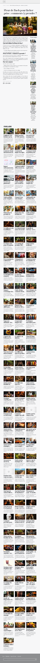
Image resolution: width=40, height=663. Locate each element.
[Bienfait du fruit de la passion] (31, 625)
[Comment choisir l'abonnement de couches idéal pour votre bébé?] (9, 146)
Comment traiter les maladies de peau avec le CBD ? (31, 261)
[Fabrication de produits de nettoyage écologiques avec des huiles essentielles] (9, 208)
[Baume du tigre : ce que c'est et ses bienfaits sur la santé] (20, 502)
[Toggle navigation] (4, 1)
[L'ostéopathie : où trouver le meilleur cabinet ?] (31, 547)
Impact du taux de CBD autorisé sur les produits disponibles (19, 138)
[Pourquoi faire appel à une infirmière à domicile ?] (31, 440)
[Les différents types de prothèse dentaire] (20, 348)
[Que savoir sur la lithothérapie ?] (31, 425)
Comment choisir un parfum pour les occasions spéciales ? (31, 153)
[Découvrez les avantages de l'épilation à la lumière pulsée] (31, 131)
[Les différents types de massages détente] (20, 378)
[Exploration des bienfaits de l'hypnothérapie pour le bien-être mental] (20, 208)
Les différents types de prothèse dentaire (20, 353)
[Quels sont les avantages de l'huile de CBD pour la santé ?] (20, 456)
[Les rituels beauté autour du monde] (20, 224)
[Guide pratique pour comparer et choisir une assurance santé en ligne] (9, 193)
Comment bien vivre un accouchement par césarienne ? (31, 354)
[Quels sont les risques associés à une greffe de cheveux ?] (20, 363)
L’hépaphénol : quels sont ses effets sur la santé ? (19, 261)
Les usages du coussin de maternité (8, 584)
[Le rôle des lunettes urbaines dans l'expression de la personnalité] (20, 270)
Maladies (8, 656)
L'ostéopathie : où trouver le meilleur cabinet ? (31, 554)
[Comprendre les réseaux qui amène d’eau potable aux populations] (20, 471)
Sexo (3, 656)
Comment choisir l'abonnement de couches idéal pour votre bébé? (8, 153)
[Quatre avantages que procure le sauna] (20, 394)
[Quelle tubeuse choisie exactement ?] (20, 578)
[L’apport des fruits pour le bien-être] (9, 332)
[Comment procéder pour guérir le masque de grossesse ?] (9, 516)
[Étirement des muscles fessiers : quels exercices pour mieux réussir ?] (31, 532)
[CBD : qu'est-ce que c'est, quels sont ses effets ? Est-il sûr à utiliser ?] (31, 578)
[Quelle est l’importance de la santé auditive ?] (9, 594)
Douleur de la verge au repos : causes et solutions (8, 478)
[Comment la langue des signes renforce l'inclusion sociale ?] (20, 146)
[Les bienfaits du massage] (9, 609)
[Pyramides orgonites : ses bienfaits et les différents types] (9, 547)
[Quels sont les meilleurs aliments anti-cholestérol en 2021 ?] (31, 239)
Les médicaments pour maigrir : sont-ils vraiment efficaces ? (20, 447)
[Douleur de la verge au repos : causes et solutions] (9, 471)
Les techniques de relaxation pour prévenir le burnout (31, 292)
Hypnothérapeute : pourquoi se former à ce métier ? (20, 431)
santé (10, 47)
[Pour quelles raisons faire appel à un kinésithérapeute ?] (31, 563)
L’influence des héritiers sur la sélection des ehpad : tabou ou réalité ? (33, 89)
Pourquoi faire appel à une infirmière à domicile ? (30, 447)
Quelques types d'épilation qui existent (8, 568)
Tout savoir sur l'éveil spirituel (8, 507)
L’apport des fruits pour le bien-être (7, 338)
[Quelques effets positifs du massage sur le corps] (20, 563)
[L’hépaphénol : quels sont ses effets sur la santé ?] (20, 255)
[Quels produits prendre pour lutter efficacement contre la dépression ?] (31, 516)
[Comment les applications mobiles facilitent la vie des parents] (31, 162)
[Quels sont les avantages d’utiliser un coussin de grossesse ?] (9, 440)
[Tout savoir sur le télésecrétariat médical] (9, 348)
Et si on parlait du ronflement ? (9, 259)
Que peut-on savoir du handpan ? (7, 461)
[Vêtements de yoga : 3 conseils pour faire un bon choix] (31, 487)
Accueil (4, 5)
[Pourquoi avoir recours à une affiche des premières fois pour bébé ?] (9, 409)
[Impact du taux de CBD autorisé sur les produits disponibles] (20, 131)
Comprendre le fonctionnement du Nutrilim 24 (30, 599)
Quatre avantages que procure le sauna (20, 400)
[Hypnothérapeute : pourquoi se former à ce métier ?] (20, 425)
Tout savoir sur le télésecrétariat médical (8, 353)
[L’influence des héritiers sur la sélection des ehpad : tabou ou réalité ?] (33, 83)
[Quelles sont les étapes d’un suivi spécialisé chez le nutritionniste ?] (31, 394)
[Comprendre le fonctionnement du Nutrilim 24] (31, 594)
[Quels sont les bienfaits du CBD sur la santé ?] (9, 532)
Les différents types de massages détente (20, 384)
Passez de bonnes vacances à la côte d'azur (20, 522)
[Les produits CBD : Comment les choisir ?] (9, 363)
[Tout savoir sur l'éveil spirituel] (9, 502)
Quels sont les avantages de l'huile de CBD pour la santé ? (19, 462)
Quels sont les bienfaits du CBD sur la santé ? (8, 538)
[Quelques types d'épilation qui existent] (9, 563)
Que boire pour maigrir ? (30, 368)
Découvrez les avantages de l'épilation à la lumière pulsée (30, 138)
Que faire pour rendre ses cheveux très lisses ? (30, 616)
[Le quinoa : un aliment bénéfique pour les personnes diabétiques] (20, 332)
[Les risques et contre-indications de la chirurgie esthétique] (31, 301)
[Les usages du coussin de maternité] (9, 578)
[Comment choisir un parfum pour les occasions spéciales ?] (31, 146)
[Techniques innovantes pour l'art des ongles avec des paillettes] (31, 317)
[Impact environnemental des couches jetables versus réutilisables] (9, 162)
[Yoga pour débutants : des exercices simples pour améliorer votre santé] (9, 317)
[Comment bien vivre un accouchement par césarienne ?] (31, 348)
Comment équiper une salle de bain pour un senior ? (20, 416)
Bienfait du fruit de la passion (30, 629)
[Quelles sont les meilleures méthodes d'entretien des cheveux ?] (31, 502)
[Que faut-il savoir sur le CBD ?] (20, 625)
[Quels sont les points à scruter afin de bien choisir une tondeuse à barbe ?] (31, 378)
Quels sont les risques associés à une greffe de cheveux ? (20, 370)
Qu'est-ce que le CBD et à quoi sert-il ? (30, 461)
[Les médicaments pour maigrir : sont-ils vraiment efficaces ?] (20, 440)
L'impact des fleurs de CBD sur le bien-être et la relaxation (20, 308)
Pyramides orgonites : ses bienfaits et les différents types (8, 554)
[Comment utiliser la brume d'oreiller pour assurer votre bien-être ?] (9, 640)
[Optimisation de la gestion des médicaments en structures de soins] (31, 193)
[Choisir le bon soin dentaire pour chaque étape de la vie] (20, 193)
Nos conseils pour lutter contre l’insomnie (31, 477)
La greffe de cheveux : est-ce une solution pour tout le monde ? (31, 230)
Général (7, 5)
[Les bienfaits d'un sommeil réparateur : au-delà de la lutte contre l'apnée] (9, 270)
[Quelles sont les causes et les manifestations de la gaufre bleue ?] (31, 409)
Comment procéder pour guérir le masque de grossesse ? (8, 523)
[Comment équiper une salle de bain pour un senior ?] (20, 409)
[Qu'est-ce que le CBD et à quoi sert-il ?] (31, 456)
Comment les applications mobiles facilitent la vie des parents (31, 169)
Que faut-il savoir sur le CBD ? (20, 629)
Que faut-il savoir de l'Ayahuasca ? (20, 491)
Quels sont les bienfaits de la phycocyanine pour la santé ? (30, 277)
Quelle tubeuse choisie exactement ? (19, 584)
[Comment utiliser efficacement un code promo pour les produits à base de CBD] (20, 162)
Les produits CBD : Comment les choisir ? (8, 369)
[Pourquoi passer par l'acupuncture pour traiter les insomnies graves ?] (20, 547)
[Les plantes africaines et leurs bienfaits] (20, 532)
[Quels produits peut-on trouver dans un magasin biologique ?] (31, 332)
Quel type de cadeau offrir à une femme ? (8, 492)
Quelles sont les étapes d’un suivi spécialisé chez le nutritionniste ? (31, 401)
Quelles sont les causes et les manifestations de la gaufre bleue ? (31, 416)
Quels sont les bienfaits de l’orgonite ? (7, 384)
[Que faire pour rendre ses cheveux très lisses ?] (31, 609)
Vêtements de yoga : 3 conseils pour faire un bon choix (31, 493)
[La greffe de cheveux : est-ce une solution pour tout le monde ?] (31, 224)
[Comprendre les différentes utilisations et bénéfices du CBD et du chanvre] (9, 301)
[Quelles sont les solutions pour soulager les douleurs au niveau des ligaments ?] (20, 594)
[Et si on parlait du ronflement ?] (9, 255)
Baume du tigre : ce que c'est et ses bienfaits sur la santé (20, 509)
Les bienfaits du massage (8, 614)
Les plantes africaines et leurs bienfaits (20, 538)
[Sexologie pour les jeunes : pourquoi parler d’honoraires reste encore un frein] (33, 103)
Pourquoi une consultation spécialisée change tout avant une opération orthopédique (33, 47)
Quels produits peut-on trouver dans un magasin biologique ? (31, 339)
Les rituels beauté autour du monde (20, 229)
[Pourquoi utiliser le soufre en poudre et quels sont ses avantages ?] (20, 609)
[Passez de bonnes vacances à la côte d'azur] (20, 516)
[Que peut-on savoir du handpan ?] (9, 456)
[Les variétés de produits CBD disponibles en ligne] (20, 239)
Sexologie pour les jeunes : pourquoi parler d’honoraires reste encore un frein (33, 109)
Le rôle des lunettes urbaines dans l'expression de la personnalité (20, 277)
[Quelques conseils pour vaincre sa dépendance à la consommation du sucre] (9, 394)
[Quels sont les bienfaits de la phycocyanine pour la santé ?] (31, 270)
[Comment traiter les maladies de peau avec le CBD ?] (31, 255)
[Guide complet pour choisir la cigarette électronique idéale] (20, 177)
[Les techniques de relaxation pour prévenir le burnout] (31, 286)
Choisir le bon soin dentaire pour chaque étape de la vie (19, 200)
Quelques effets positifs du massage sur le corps (19, 569)
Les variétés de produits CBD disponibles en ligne (19, 246)
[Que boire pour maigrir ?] (31, 363)
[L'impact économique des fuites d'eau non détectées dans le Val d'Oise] (9, 286)
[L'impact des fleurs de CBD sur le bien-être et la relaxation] (20, 301)
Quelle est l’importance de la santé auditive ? (9, 599)
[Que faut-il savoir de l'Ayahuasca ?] (20, 487)
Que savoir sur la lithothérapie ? (31, 430)
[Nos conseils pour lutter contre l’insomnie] (31, 471)
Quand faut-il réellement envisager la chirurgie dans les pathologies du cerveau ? (33, 68)
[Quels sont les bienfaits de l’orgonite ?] (9, 378)
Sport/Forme (13, 656)
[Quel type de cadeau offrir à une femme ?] (9, 487)
